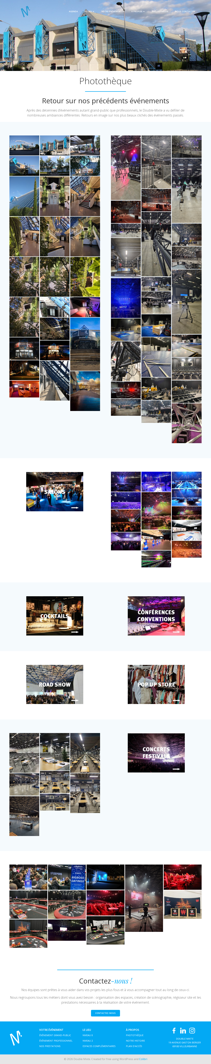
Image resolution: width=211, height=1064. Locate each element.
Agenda (73, 11)
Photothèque (160, 11)
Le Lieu (88, 11)
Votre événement (112, 11)
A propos (136, 11)
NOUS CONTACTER (185, 11)
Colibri (143, 1059)
